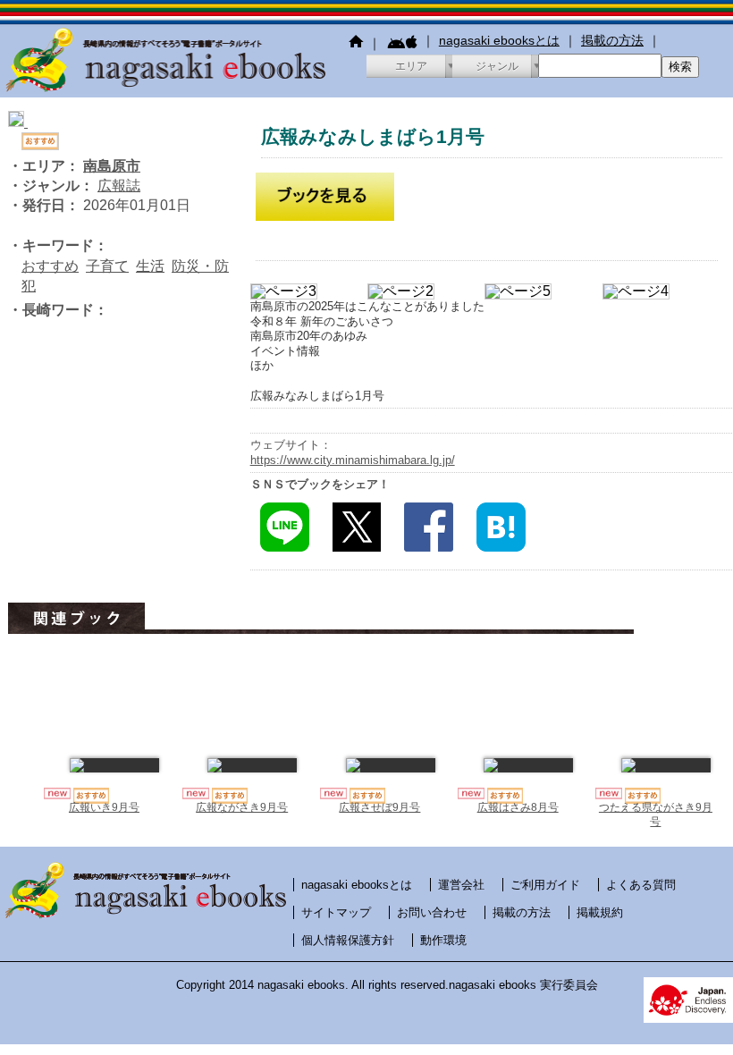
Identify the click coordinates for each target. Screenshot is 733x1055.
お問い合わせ (432, 912)
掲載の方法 (612, 40)
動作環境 (443, 940)
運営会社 (461, 884)
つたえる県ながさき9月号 (655, 814)
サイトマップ (336, 912)
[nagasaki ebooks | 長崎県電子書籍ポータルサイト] (165, 89)
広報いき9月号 (104, 807)
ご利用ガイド (545, 884)
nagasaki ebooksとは (499, 40)
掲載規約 (600, 912)
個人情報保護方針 (347, 940)
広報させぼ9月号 (379, 807)
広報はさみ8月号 (518, 807)
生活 (150, 266)
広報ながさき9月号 (242, 807)
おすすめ (50, 266)
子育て (107, 266)
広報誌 (118, 185)
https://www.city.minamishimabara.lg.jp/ (352, 460)
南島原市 (111, 165)
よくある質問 (641, 884)
